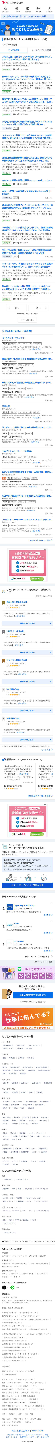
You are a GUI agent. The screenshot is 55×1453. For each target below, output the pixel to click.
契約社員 (13, 1133)
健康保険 (35, 1117)
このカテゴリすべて (23, 1179)
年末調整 (6, 1120)
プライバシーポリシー (15, 1435)
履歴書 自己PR (28, 1067)
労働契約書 (25, 1152)
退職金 (14, 1120)
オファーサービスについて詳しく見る (27, 885)
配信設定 (43, 1256)
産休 (13, 1139)
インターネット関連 (9, 1374)
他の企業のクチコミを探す (39, 796)
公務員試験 (28, 1189)
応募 (4, 1073)
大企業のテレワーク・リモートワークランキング (19, 1354)
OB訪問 (5, 1105)
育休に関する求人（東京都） (17, 331)
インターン (6, 1101)
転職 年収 (30, 1058)
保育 (20, 1414)
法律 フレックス (30, 1149)
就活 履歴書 (39, 1105)
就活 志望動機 (27, 1105)
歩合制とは (32, 1120)
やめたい (15, 1164)
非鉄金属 (25, 1393)
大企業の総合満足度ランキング (13, 1337)
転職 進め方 (20, 1045)
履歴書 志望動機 (41, 1067)
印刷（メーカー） (8, 1386)
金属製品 (34, 1393)
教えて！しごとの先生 (33, 1241)
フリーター (6, 1136)
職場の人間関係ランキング (39, 1319)
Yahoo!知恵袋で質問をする (33, 995)
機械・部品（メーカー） (11, 1396)
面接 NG (5, 1083)
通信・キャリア (7, 1371)
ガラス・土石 (7, 1393)
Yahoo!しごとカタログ (13, 1241)
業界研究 (12, 1058)
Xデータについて (43, 1437)
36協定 (5, 1152)
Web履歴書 (33, 1256)
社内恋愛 (6, 1164)
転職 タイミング (8, 1048)
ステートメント (11, 1437)
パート (31, 1133)
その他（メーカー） (38, 1409)
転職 (13, 1189)
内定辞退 (15, 1092)
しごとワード (7, 1277)
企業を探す (5, 11)
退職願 (31, 1092)
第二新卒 (29, 1048)
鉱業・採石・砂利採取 (10, 1425)
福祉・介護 (29, 1414)
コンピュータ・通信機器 (33, 1406)
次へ (38, 308)
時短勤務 (6, 1139)
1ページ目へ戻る (27, 320)
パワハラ (6, 1161)
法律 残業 (18, 1149)
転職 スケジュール (34, 1045)
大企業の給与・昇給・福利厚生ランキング (17, 1357)
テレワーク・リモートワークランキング (16, 1326)
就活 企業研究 (44, 1101)
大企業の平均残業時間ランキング (14, 1351)
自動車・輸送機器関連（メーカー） (15, 1409)
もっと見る (45, 750)
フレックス (46, 1136)
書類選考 (23, 1073)
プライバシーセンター (34, 1435)
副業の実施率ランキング (38, 1329)
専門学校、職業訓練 (21, 1220)
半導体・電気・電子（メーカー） (14, 1402)
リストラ (35, 1152)
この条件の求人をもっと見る (39, 540)
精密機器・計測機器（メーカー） (14, 1399)
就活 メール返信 (19, 1108)
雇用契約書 (14, 1152)
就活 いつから (18, 1101)
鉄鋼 (16, 1393)
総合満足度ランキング (10, 1316)
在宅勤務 (24, 1136)
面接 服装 (15, 1083)
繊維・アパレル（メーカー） (12, 1383)
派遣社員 (22, 1133)
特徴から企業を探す (19, 1263)
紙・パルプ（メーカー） (35, 1383)
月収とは (6, 1123)
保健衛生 (12, 1414)
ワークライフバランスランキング (14, 1319)
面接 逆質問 (48, 1083)
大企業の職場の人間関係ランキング (15, 1347)
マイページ (49, 11)
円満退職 (39, 1092)
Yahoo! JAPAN (37, 1431)
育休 (19, 1139)
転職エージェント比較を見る (37, 957)
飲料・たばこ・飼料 (25, 1379)
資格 (31, 1136)
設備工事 (28, 1422)
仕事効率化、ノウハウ (23, 1201)
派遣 (23, 1210)
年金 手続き (6, 1117)
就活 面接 (31, 1108)
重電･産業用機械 (29, 1396)
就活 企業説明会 (31, 1101)
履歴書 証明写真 (19, 1070)
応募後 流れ (13, 1073)
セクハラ (15, 1161)
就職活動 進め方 (8, 1045)
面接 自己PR (36, 1083)
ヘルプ (31, 1437)
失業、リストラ (8, 1201)
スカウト (38, 11)
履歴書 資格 (6, 1070)
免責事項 (23, 1437)
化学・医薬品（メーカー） (28, 1386)
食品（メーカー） (8, 1379)
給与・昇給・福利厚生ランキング (14, 1329)
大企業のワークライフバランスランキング (17, 1344)
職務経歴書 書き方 (44, 1070)
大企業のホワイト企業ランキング (14, 1341)
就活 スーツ (6, 1108)
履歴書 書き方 (15, 1067)
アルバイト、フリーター (11, 1210)
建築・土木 (6, 1419)
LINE (17, 1287)
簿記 (10, 1220)
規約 (46, 1435)
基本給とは (43, 1120)
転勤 (38, 1136)
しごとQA (17, 11)
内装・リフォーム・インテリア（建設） (27, 1419)
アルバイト (40, 1133)
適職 (4, 1058)
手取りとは (24, 1123)
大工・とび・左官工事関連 (11, 1422)
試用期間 (44, 1152)
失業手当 (26, 1117)
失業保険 (17, 1117)
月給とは (15, 1123)
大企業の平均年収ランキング (12, 1334)
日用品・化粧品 (7, 1389)
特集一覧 (28, 11)
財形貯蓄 (22, 1120)
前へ (17, 308)
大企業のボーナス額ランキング (37, 1334)
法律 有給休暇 (7, 1149)
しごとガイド (42, 1274)
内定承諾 (6, 1092)
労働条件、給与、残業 (32, 1198)
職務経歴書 (31, 1070)
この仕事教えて (8, 1179)
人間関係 (24, 1161)
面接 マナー (25, 1083)
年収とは (35, 1123)
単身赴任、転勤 (8, 1198)
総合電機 (33, 1402)
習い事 (34, 1220)
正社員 (5, 1133)
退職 (19, 1189)
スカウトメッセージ (9, 1256)
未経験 (15, 1136)
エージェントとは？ (45, 962)
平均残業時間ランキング (11, 1323)
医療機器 (33, 1399)
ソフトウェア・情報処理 (25, 1371)
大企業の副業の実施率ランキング (14, 1360)
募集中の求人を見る (27, 623)
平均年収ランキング (9, 1313)
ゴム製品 (41, 1389)
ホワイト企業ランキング (30, 1316)
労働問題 (19, 1198)
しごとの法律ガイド (27, 1274)
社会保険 (44, 1117)
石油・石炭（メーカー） (25, 1389)
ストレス (33, 1161)
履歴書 (5, 1067)
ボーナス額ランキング (28, 1313)
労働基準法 (42, 1149)
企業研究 (21, 1058)
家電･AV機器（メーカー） (11, 1406)
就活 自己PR (15, 1105)
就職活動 (6, 1189)
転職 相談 (20, 1048)
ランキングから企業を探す (38, 1263)
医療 (3, 1414)
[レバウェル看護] (27, 564)
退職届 (23, 1092)
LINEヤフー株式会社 (9, 1297)
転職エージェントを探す (11, 1266)
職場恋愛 (42, 1161)
